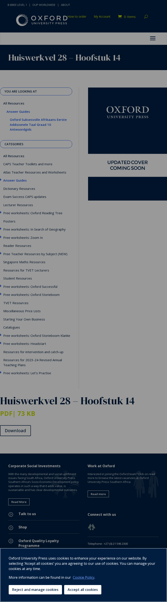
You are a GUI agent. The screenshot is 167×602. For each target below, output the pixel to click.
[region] (83, 575)
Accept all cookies (83, 589)
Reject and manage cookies (35, 589)
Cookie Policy (83, 577)
